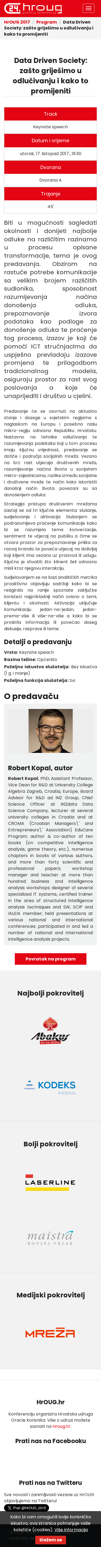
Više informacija (71, 1530)
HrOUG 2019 (33, 8)
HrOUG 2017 (17, 22)
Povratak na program (51, 959)
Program (46, 22)
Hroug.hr (62, 1426)
